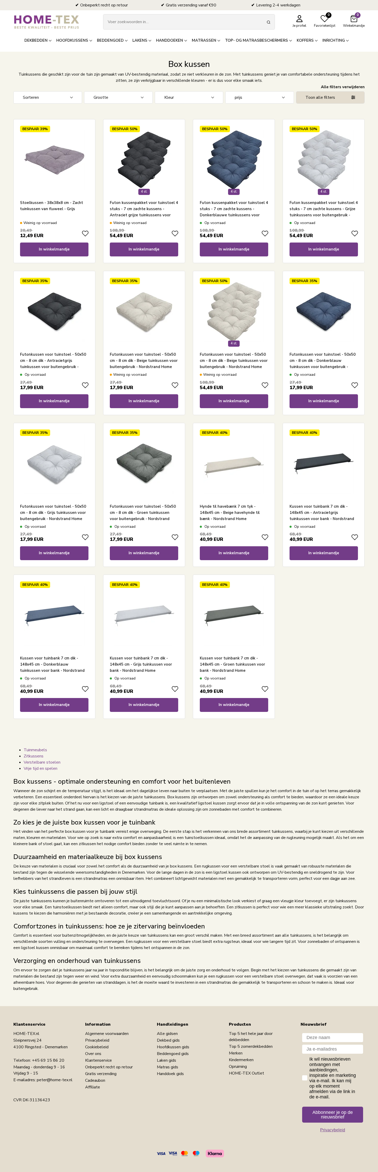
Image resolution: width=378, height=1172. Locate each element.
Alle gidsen (167, 1033)
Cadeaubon (95, 1080)
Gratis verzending (100, 1074)
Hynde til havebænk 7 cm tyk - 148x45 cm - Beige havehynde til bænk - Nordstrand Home (230, 512)
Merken (235, 1053)
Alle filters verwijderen (343, 87)
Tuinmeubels (35, 750)
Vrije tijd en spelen (40, 768)
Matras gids (167, 1067)
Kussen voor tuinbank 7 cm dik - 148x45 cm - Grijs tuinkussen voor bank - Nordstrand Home (141, 664)
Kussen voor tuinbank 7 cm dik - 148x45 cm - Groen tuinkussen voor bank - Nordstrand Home (232, 664)
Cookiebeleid (97, 1047)
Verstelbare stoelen (42, 762)
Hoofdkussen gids (173, 1047)
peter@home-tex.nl (55, 1080)
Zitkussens (33, 756)
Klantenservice (98, 1060)
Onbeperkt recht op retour (109, 1067)
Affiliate (92, 1087)
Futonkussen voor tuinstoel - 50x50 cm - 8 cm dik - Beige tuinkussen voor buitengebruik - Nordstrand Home (144, 360)
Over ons (93, 1054)
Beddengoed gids (173, 1054)
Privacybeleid (97, 1040)
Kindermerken (241, 1060)
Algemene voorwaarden (107, 1033)
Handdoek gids (170, 1074)
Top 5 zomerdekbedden (251, 1046)
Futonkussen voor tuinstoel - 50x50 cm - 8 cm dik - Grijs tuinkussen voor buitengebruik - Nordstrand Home (53, 512)
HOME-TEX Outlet (246, 1073)
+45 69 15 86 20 (48, 1060)
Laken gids (166, 1060)
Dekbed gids (168, 1040)
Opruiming (238, 1066)
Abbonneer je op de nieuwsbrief (332, 1115)
